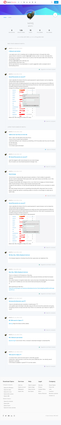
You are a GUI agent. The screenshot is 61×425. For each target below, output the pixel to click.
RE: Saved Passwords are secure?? (18, 157)
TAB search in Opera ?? (15, 354)
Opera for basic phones (10, 407)
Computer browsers (7, 385)
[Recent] (21, 2)
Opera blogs (31, 387)
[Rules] (32, 2)
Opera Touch (7, 405)
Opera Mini (6, 403)
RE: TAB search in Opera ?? (16, 320)
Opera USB (6, 396)
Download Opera (8, 381)
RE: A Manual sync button (15, 337)
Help (29, 381)
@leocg (11, 323)
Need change (12, 174)
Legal (40, 381)
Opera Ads (21, 391)
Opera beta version (8, 394)
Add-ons (20, 385)
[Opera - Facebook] (3, 416)
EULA (39, 391)
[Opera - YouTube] (8, 416)
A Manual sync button (15, 51)
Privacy (40, 387)
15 (30, 30)
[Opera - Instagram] (14, 416)
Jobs (50, 389)
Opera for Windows (8, 387)
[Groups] (29, 2)
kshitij (11, 48)
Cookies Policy (42, 389)
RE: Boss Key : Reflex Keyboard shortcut (19, 255)
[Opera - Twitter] (5, 416)
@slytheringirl (12, 340)
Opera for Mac (7, 389)
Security (40, 385)
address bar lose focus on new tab (18, 134)
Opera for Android (8, 401)
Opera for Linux (8, 391)
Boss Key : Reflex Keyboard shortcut (18, 272)
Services (21, 381)
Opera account (22, 387)
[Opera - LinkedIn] (11, 416)
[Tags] (24, 2)
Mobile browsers (7, 398)
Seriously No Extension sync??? (17, 301)
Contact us (52, 395)
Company (52, 381)
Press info (51, 387)
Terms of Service (42, 393)
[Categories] (18, 2)
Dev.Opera (31, 391)
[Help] (35, 2)
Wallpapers (21, 389)
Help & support (32, 385)
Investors (51, 391)
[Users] (27, 2)
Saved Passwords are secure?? (17, 76)
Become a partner (53, 393)
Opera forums (31, 389)
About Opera (52, 385)
